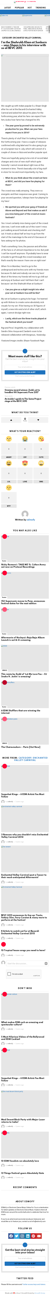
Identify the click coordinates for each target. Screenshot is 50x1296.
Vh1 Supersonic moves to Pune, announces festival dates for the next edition (33, 28)
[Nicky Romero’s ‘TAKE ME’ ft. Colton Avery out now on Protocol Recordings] (11, 19)
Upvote (11, 420)
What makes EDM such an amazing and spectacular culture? (22, 1023)
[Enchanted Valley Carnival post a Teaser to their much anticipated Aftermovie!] (25, 859)
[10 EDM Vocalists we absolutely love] (25, 1145)
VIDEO (4, 670)
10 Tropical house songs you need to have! (23, 950)
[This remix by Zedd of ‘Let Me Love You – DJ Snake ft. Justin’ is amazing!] (25, 658)
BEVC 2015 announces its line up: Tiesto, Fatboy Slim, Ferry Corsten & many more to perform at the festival (24, 917)
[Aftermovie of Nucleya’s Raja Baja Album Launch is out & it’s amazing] (25, 621)
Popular (19, 8)
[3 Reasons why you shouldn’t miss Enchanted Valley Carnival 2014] (25, 818)
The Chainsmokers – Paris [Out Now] (20, 747)
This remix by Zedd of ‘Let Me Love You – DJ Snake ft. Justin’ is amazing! (24, 675)
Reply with (46, 963)
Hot (30, 8)
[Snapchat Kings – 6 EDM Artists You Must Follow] (25, 778)
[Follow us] (43, 12)
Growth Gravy (40, 1293)
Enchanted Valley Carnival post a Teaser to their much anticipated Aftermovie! (24, 876)
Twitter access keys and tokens (33, 1284)
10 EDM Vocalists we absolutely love (20, 1161)
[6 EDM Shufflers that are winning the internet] (25, 694)
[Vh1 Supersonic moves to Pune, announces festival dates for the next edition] (33, 19)
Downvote (38, 420)
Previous (1, 23)
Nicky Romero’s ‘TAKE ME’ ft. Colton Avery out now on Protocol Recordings (11, 28)
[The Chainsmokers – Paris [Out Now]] (25, 731)
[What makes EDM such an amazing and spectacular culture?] (25, 1006)
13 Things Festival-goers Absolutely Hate (22, 1173)
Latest (7, 8)
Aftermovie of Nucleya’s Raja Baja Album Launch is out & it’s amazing (23, 639)
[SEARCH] (47, 12)
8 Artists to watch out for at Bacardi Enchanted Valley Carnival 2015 (20, 932)
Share (4, 57)
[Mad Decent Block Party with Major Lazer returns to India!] (25, 1103)
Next (49, 23)
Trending (41, 8)
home (4, 561)
